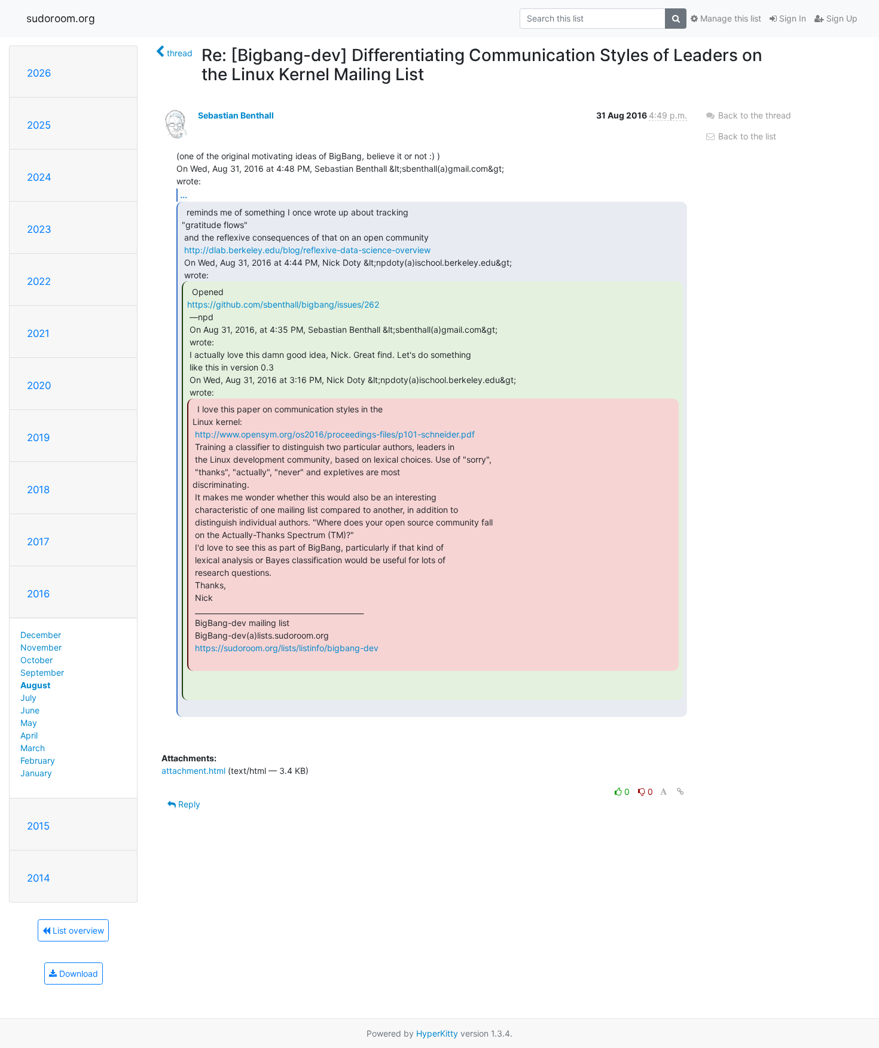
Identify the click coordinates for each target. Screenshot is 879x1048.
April (29, 735)
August (35, 685)
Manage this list (729, 18)
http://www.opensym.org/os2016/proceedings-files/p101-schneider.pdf (335, 434)
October (36, 660)
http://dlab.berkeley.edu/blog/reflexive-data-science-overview (307, 250)
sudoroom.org (60, 18)
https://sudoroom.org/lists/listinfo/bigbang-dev (287, 648)
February (37, 760)
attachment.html (193, 771)
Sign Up (840, 18)
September (42, 672)
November (41, 647)
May (28, 723)
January (36, 773)
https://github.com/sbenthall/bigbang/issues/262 (283, 304)
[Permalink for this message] (680, 791)
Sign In (791, 18)
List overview (77, 930)
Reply (188, 804)
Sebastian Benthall (236, 115)
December (40, 635)
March (32, 748)
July (28, 697)
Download (77, 973)
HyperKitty (437, 1033)
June (29, 710)
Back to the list (746, 136)
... (183, 195)
